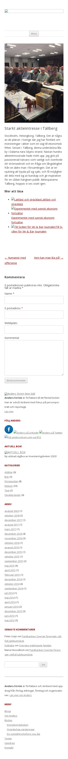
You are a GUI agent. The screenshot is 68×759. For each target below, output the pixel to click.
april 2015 (10, 570)
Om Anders (11, 715)
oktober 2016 (12, 543)
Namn (9, 293)
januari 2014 (12, 606)
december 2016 (13, 533)
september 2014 (14, 588)
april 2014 (10, 602)
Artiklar (9, 472)
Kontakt (9, 747)
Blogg (8, 711)
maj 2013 (10, 620)
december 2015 (13, 552)
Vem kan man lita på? (48, 257)
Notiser (9, 486)
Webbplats (11, 323)
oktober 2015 (12, 556)
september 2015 (14, 561)
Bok (7, 476)
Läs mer (9, 411)
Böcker (8, 720)
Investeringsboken (17, 725)
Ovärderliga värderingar (21, 729)
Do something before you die (23, 734)
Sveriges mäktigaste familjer (35, 645)
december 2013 (13, 611)
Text (7, 490)
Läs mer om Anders (21, 695)
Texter (8, 738)
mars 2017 (10, 529)
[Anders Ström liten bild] (20, 393)
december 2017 (13, 520)
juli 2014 (9, 593)
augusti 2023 (12, 511)
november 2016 (13, 538)
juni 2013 (10, 615)
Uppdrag (10, 743)
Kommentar (12, 338)
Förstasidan (11, 481)
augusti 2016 (12, 547)
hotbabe (9, 645)
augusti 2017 (12, 524)
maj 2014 (10, 597)
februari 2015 (12, 574)
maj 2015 (10, 565)
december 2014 (13, 579)
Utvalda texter (13, 495)
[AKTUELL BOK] (15, 452)
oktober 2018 (12, 515)
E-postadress (14, 308)
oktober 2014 (12, 584)
